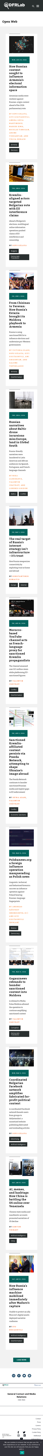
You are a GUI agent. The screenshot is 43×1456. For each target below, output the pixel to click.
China (13, 1241)
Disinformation (16, 377)
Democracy (15, 933)
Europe (13, 585)
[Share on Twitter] (24, 1375)
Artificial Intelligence (18, 1144)
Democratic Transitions (15, 257)
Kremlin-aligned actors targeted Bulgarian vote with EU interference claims (19, 205)
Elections (14, 150)
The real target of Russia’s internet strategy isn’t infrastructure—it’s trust (19, 547)
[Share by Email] (13, 1375)
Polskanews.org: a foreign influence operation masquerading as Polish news (20, 868)
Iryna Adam (19, 797)
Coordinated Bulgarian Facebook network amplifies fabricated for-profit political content (19, 1091)
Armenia (14, 145)
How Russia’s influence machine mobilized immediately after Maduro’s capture (19, 1296)
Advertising (15, 1139)
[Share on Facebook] (19, 1375)
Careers (38, 1425)
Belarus (14, 928)
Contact (38, 1419)
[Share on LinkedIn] (29, 1375)
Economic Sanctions (18, 815)
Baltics (13, 494)
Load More (21, 1360)
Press (39, 1422)
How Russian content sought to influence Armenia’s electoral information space (18, 78)
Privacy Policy (36, 1429)
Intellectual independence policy (36, 1439)
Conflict (23, 494)
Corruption (15, 1028)
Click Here (21, 1400)
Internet (24, 585)
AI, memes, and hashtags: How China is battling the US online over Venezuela (19, 1198)
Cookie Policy (36, 1432)
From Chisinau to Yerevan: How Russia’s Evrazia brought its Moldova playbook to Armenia (19, 314)
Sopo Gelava (19, 245)
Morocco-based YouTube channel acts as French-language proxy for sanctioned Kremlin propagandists (19, 645)
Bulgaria (14, 251)
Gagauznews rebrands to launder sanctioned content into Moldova (18, 987)
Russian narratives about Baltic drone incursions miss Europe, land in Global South (19, 433)
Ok (22, 1453)
